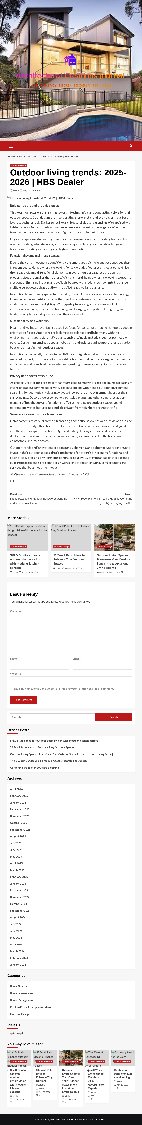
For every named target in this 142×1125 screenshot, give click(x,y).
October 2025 (18, 822)
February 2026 (19, 795)
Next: (103, 499)
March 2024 (17, 951)
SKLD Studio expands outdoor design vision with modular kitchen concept (55, 740)
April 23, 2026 (27, 572)
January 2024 (18, 964)
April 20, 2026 (96, 1096)
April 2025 (16, 863)
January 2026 (18, 802)
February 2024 (19, 957)
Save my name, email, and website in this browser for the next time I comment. (64, 688)
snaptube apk (15, 1033)
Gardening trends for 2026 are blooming (34, 767)
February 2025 (19, 876)
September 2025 (20, 829)
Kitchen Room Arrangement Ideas (30, 1007)
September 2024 (20, 910)
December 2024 (19, 890)
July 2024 (15, 924)
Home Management (22, 1000)
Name (14, 658)
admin (16, 190)
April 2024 (16, 944)
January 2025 (18, 883)
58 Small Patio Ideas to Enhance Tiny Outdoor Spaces (69, 559)
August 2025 (18, 836)
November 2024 (19, 897)
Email (77, 658)
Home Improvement (22, 993)
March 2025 (17, 870)
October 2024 (18, 903)
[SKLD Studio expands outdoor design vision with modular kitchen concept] (27, 537)
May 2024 (16, 937)
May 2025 (16, 856)
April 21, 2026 (114, 572)
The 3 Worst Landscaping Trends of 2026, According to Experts (48, 760)
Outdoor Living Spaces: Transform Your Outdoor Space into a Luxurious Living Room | (61, 754)
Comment (17, 611)
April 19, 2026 (122, 1085)
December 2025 (19, 809)
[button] (10, 145)
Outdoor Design (18, 165)
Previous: (38, 499)
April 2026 (16, 789)
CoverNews (82, 1119)
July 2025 (15, 843)
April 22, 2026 (71, 568)
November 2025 (19, 816)
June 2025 (16, 849)
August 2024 (18, 917)
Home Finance (18, 986)
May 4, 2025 (28, 190)
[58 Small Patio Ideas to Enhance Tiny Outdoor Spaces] (71, 537)
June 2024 (16, 930)
